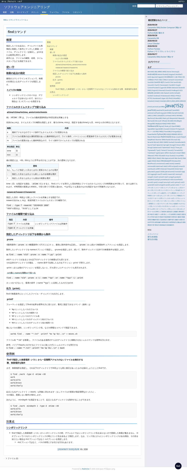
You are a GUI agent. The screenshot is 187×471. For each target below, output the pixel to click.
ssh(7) (182, 182)
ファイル (66, 12)
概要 (5, 12)
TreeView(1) (151, 153)
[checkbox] (178, 466)
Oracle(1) (167, 129)
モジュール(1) (171, 206)
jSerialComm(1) (170, 172)
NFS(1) (169, 124)
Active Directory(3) (173, 72)
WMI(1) (150, 158)
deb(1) (166, 166)
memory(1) (179, 174)
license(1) (178, 172)
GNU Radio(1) (165, 93)
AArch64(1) (151, 72)
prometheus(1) (165, 180)
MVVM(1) (179, 116)
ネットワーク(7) (154, 201)
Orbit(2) (172, 129)
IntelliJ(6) (163, 101)
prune (58, 76)
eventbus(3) (151, 169)
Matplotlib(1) (174, 118)
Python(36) (161, 134)
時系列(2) (174, 217)
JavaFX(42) (152, 110)
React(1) (150, 137)
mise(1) (156, 177)
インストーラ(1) (158, 188)
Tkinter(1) (164, 150)
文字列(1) (152, 217)
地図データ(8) (159, 214)
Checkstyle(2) (164, 85)
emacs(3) (182, 166)
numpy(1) (171, 177)
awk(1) (167, 164)
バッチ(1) (176, 201)
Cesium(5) (151, 85)
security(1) (167, 182)
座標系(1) (173, 214)
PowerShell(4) (152, 134)
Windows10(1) (176, 161)
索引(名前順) (153, 236)
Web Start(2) (179, 158)
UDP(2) (166, 153)
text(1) (157, 185)
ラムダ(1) (152, 209)
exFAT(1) (158, 169)
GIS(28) (150, 93)
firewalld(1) (171, 169)
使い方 (52, 52)
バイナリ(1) (162, 201)
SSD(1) (161, 142)
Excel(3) (168, 90)
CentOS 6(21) (159, 82)
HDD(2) (173, 96)
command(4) (152, 166)
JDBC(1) (168, 101)
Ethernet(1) (162, 90)
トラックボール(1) (168, 198)
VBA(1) (183, 153)
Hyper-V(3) (165, 98)
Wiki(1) (159, 161)
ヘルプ (19, 1)
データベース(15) (157, 198)
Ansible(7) (179, 74)
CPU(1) (156, 80)
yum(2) (173, 185)
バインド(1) (170, 201)
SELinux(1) (174, 140)
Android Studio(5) (163, 74)
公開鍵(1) (175, 212)
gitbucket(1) (151, 172)
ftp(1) (181, 169)
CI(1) (183, 77)
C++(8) (175, 77)
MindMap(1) (178, 121)
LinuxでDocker (154, 43)
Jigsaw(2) (164, 113)
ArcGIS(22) (168, 77)
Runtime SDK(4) (161, 140)
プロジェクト (11, 1)
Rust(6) (168, 140)
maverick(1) (171, 174)
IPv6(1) (171, 98)
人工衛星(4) (162, 212)
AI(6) (156, 72)
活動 (12, 12)
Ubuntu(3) (172, 153)
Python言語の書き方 (156, 33)
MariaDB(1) (159, 118)
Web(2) (159, 158)
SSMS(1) (166, 142)
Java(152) (174, 105)
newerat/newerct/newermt (67, 67)
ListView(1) (168, 116)
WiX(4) (154, 161)
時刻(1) (162, 217)
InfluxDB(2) (176, 98)
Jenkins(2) (151, 113)
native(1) (161, 177)
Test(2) (173, 148)
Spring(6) (166, 145)
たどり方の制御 (62, 58)
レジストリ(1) (175, 209)
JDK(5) (173, 101)
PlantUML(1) (168, 132)
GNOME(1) (157, 93)
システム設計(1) (161, 193)
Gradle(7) (150, 96)
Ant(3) (149, 77)
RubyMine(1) (151, 140)
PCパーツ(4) (151, 132)
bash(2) (172, 164)
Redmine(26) (166, 137)
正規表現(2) (163, 220)
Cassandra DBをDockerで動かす (160, 57)
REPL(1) (180, 134)
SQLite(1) (156, 142)
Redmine (85, 469)
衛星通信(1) (172, 222)
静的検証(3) (163, 225)
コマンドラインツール (17, 20)
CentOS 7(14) (169, 82)
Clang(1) (178, 85)
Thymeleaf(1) (152, 150)
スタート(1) (155, 196)
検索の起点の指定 (60, 55)
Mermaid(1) (151, 121)
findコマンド (52, 46)
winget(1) (162, 185)
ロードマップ (22, 12)
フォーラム (54, 12)
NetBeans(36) (153, 126)
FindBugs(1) (175, 90)
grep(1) (158, 172)
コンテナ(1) (164, 190)
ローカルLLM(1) (154, 212)
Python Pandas (154, 49)
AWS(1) (165, 72)
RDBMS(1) (175, 134)
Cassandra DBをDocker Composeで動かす (165, 27)
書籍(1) (180, 217)
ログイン (182, 1)
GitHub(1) (177, 93)
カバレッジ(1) (177, 188)
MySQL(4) (159, 124)
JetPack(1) (157, 113)
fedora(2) (164, 169)
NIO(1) (174, 124)
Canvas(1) (171, 80)
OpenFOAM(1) (176, 126)
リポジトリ (77, 12)
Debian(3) (175, 88)
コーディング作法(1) (174, 190)
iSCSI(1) (162, 172)
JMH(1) (178, 101)
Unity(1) (178, 153)
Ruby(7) (183, 137)
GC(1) (180, 90)
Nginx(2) (161, 126)
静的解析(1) (170, 225)
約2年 (76, 449)
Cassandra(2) (179, 80)
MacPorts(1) (151, 118)
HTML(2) (178, 96)
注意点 (52, 92)
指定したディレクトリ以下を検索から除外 (70, 73)
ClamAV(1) (172, 85)
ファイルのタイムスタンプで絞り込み (68, 61)
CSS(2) (160, 80)
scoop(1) (160, 182)
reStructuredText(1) (176, 180)
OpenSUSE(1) (159, 129)
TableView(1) (166, 148)
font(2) (177, 169)
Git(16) (172, 93)
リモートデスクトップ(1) (162, 209)
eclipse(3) (175, 166)
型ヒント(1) (167, 214)
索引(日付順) (153, 239)
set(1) (172, 182)
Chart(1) (156, 85)
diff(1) (170, 166)
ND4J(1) (164, 124)
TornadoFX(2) (178, 150)
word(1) (168, 185)
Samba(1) (172, 142)
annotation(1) (160, 164)
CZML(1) (165, 80)
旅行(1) (157, 217)
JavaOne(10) (160, 110)
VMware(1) (151, 156)
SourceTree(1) (152, 145)
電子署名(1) (155, 225)
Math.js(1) (166, 118)
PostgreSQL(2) (177, 132)
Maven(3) (181, 118)
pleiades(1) (151, 180)
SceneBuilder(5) (180, 142)
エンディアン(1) (168, 188)
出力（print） (58, 79)
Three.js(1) (178, 148)
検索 (134, 6)
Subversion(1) (157, 148)
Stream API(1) (180, 145)
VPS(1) (156, 156)
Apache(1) (155, 77)
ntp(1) (166, 177)
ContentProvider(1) (154, 88)
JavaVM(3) (176, 110)
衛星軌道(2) (165, 222)
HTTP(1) (150, 98)
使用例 (52, 86)
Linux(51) (161, 115)
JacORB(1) (162, 107)
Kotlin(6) (181, 113)
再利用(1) (181, 212)
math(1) (165, 174)
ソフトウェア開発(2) (175, 196)
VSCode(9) (162, 156)
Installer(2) (151, 101)
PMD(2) (161, 132)
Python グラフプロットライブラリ (161, 51)
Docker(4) (182, 88)
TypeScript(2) (160, 153)
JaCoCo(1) (155, 107)
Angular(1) (172, 74)
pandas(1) (178, 177)
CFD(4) (180, 77)
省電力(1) (182, 220)
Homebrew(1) (157, 98)
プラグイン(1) (164, 204)
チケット (35, 12)
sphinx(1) (177, 182)
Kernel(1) (175, 113)
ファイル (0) (13, 458)
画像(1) (177, 220)
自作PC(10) (151, 222)
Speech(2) (160, 145)
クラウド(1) (156, 190)
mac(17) (159, 174)
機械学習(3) (155, 220)
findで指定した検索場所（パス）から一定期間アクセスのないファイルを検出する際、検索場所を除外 (96, 89)
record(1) (150, 182)
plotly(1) (157, 180)
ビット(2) (156, 204)
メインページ (153, 234)
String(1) (150, 148)
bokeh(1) (177, 164)
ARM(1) (160, 72)
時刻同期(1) (167, 217)
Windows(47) (166, 161)
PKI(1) (157, 132)
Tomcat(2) (170, 150)
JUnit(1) (150, 107)
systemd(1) (151, 185)
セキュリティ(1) (164, 196)
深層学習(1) (170, 220)
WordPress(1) (152, 164)
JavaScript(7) (168, 110)
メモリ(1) (163, 206)
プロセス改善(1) (173, 204)
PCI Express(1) (180, 129)
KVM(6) (169, 113)
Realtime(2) (157, 137)
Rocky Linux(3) (176, 137)
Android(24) (152, 74)
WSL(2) (154, 158)
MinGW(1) (171, 121)
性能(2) (179, 214)
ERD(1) (150, 90)
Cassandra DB (153, 38)
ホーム (4, 1)
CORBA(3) (151, 80)
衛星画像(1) (158, 222)
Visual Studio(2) (171, 156)
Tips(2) (158, 150)
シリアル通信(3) (171, 193)
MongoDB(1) (151, 124)
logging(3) (153, 174)
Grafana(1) (157, 96)
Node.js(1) (168, 126)
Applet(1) (161, 77)
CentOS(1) (151, 82)
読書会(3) (179, 222)
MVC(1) (174, 116)
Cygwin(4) (163, 88)
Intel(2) (157, 101)
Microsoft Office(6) (161, 121)
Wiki (44, 12)
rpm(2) (156, 182)
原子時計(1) (151, 214)
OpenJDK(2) (151, 129)
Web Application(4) (168, 158)
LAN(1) (150, 116)
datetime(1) (159, 166)
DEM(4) (169, 88)
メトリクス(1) (156, 206)
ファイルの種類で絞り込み (63, 70)
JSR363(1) (183, 101)
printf (58, 83)
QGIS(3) (168, 134)
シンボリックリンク (61, 95)
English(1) (155, 90)
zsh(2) (177, 185)
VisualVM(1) (180, 156)
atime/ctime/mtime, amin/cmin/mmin (71, 64)
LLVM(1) (154, 116)
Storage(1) (173, 145)
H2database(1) (165, 96)
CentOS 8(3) (177, 82)
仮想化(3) (169, 212)
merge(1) (150, 177)
